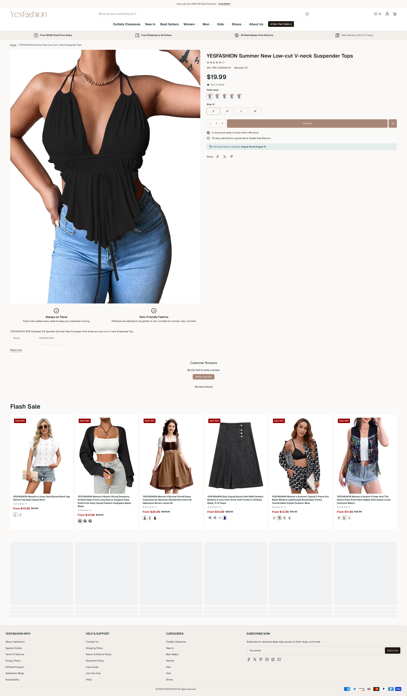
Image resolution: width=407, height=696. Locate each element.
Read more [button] (16, 349)
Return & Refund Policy (98, 654)
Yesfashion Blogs (14, 673)
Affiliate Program (14, 666)
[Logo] (28, 14)
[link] (190, 24)
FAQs (89, 679)
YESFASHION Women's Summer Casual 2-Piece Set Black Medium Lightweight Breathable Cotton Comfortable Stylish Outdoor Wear (300, 499)
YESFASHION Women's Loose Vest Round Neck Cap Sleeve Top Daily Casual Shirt (41, 498)
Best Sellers (172, 654)
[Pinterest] (261, 659)
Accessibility (12, 679)
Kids (168, 673)
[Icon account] (387, 14)
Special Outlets (13, 648)
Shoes (169, 679)
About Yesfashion (15, 641)
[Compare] (393, 123)
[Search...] (307, 13)
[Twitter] (255, 659)
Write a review (203, 376)
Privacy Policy (13, 660)
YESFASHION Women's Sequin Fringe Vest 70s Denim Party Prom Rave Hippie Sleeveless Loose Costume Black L (364, 499)
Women (170, 660)
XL (255, 110)
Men (168, 666)
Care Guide (92, 666)
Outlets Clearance (176, 641)
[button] (394, 14)
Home (13, 45)
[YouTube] (279, 659)
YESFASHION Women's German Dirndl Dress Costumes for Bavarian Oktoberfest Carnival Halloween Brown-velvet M (167, 499)
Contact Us (92, 641)
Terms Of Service (14, 654)
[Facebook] (249, 659)
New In (170, 648)
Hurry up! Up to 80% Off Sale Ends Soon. (197, 4)
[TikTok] (273, 659)
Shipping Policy (94, 648)
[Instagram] (267, 659)
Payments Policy (95, 660)
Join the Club (93, 673)
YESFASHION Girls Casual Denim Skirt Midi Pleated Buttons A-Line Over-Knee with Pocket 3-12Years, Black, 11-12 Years (235, 499)
